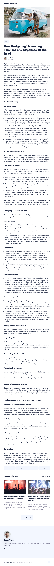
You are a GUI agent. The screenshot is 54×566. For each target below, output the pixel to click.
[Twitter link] (4, 548)
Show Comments (27, 518)
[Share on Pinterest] (33, 468)
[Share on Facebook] (21, 468)
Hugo (30, 562)
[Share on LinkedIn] (44, 468)
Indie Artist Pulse (10, 3)
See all (46, 476)
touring (6, 41)
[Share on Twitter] (9, 468)
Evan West (10, 57)
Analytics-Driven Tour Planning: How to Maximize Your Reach (14, 497)
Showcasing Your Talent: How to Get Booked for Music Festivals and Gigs (39, 498)
